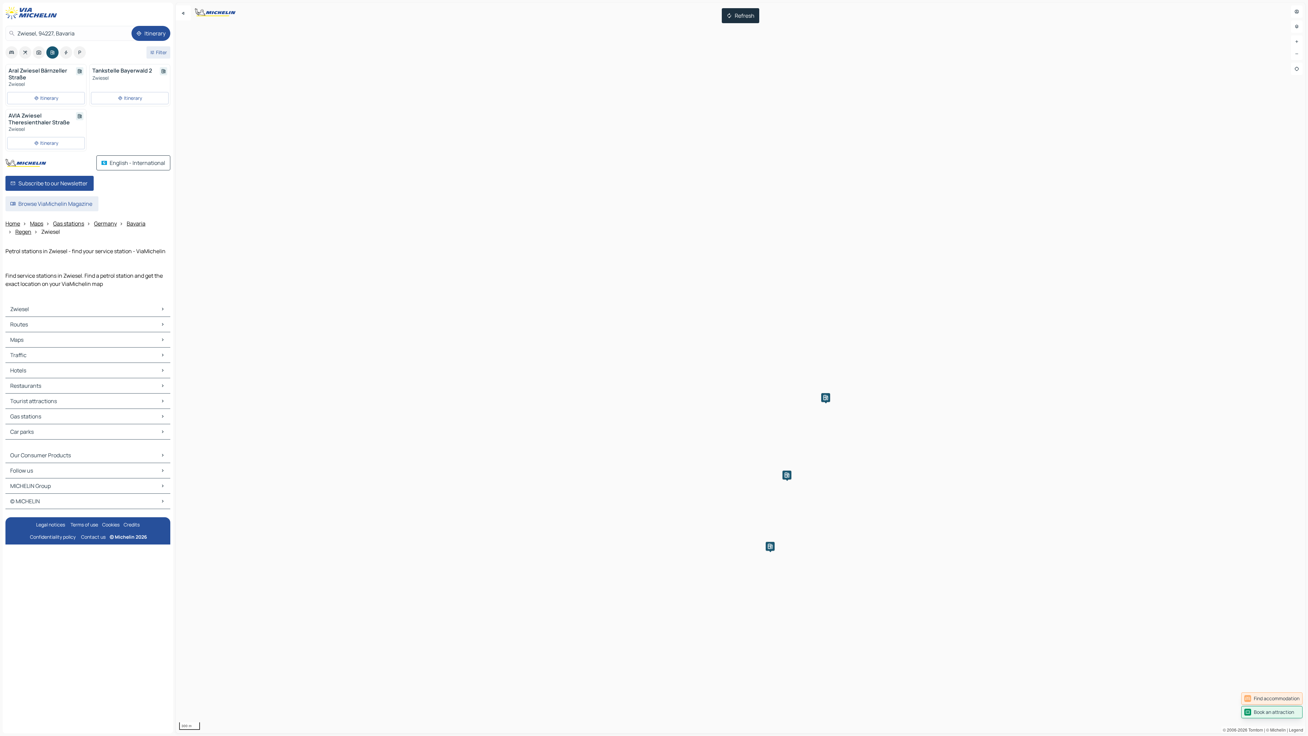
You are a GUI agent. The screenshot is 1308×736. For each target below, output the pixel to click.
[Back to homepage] (32, 12)
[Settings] (1297, 26)
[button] (770, 546)
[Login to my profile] (1297, 11)
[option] (11, 52)
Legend (1296, 730)
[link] (1272, 698)
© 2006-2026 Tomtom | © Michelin (1254, 730)
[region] (740, 368)
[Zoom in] (1297, 41)
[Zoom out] (1297, 54)
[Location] (1297, 69)
